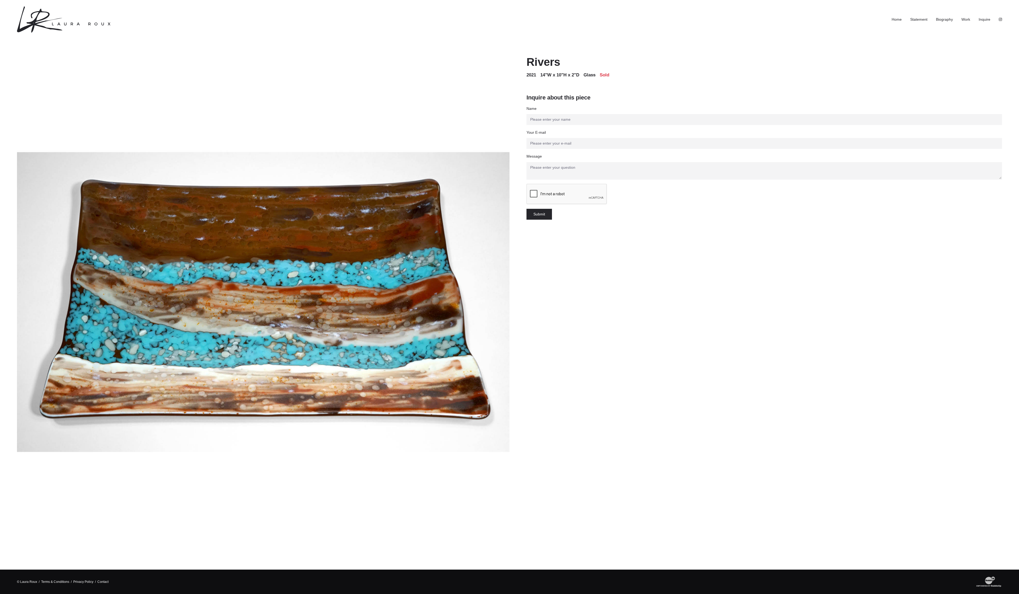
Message (534, 156)
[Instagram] (1000, 19)
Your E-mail (536, 132)
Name (531, 108)
